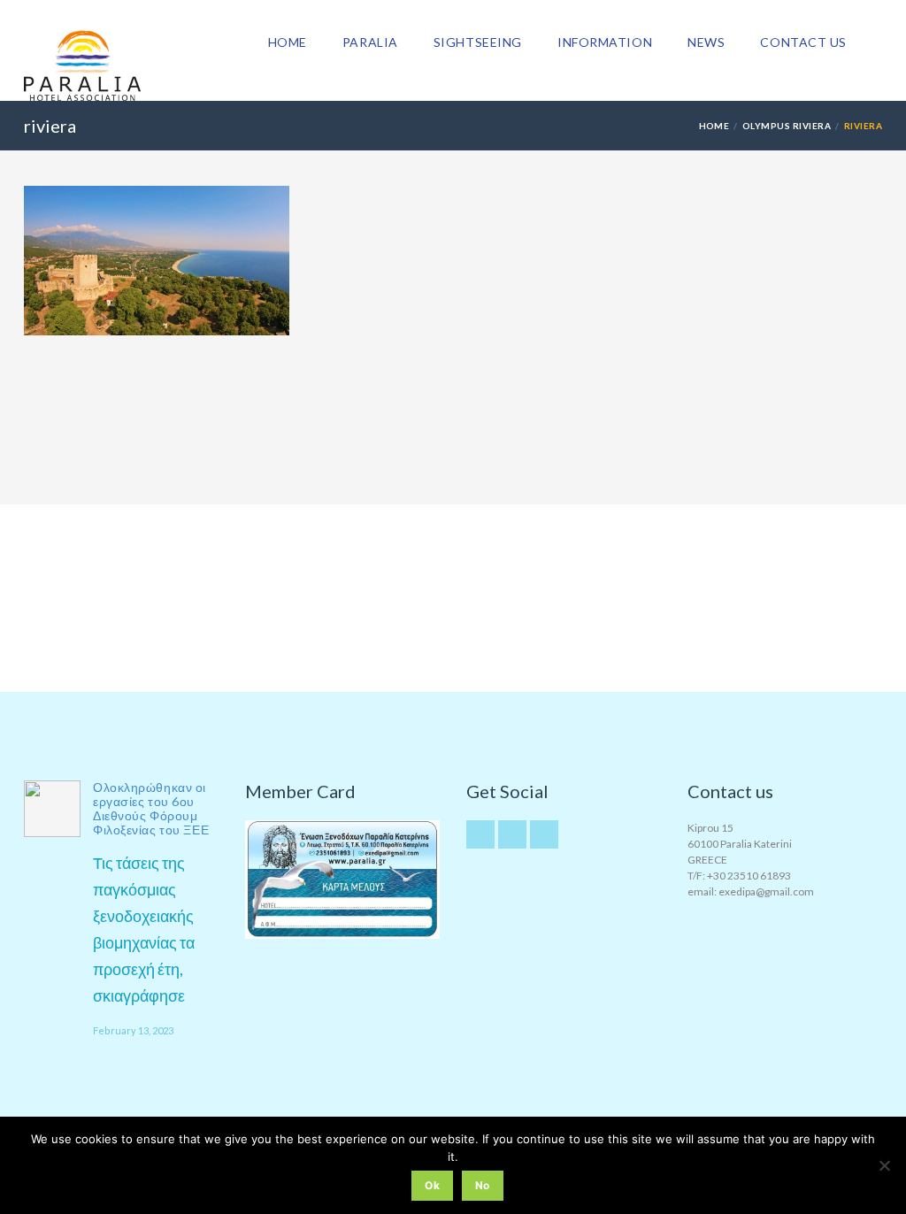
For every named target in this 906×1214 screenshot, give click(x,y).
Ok (432, 1185)
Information (604, 42)
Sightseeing (478, 42)
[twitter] (480, 834)
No (482, 1185)
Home (287, 42)
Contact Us (803, 42)
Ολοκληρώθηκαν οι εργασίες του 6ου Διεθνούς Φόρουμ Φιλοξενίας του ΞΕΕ (151, 808)
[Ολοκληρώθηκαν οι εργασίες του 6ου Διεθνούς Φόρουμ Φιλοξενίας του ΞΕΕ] (52, 808)
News (706, 42)
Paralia (370, 42)
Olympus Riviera (786, 125)
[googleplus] (512, 834)
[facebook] (544, 834)
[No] (884, 1165)
